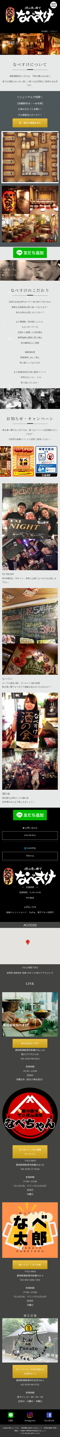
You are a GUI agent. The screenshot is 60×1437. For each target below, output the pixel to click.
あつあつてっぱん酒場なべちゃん (30, 1151)
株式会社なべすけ (30, 1043)
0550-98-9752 (32, 1384)
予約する (30, 856)
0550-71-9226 (32, 1168)
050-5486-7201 (32, 1279)
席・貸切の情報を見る (30, 122)
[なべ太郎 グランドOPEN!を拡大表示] (16, 461)
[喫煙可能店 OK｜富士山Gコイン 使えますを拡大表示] (39, 461)
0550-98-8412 (30, 835)
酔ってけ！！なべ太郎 (30, 1264)
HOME (44, 31)
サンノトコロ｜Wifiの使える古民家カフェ (30, 1371)
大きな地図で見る (30, 967)
